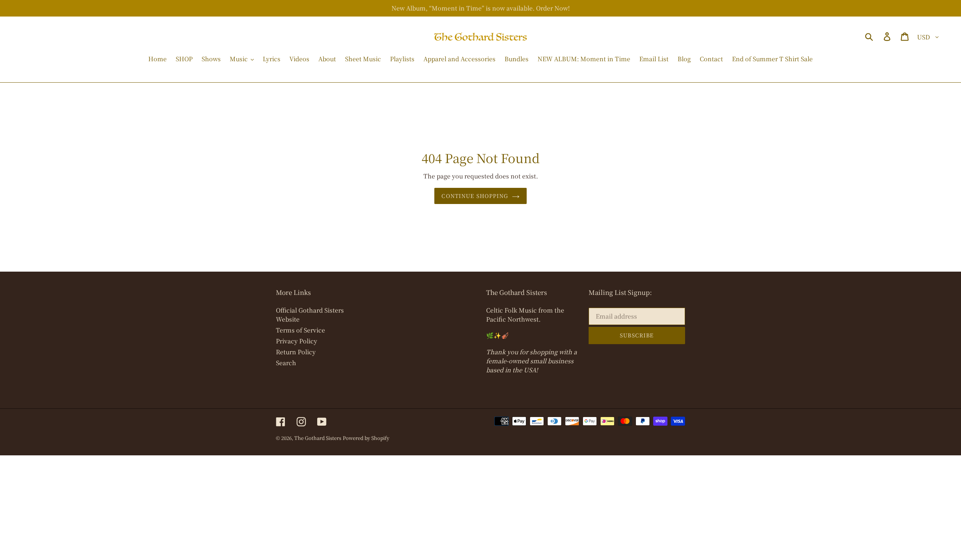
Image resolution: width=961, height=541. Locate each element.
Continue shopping (474, 195)
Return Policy (296, 352)
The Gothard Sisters (317, 437)
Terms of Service (300, 330)
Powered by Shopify (366, 437)
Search (286, 362)
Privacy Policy (296, 341)
